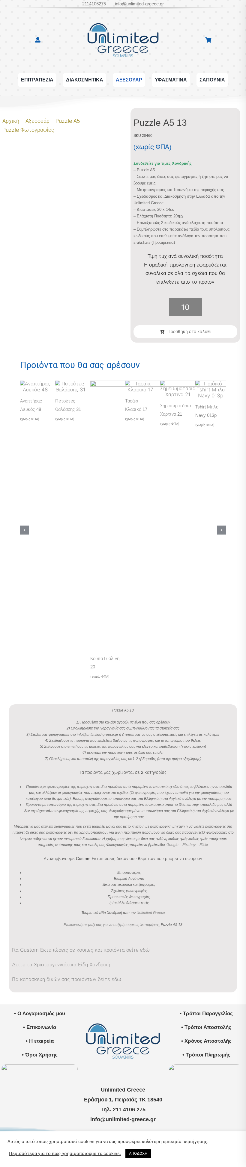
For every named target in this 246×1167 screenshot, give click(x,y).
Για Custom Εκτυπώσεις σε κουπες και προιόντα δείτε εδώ (81, 950)
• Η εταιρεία (40, 1041)
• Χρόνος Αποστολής (206, 1041)
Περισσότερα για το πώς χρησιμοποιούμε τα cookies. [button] (65, 1153)
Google (172, 845)
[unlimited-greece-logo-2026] (123, 18)
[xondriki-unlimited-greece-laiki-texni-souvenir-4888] (206, 1067)
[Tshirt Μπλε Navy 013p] (210, 384)
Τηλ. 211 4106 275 (123, 1109)
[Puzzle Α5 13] (62, 112)
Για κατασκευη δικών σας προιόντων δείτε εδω (66, 979)
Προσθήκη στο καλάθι (189, 331)
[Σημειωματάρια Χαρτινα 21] (178, 384)
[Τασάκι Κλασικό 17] (140, 384)
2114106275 (94, 3)
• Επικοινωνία (39, 1027)
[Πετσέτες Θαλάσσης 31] (70, 384)
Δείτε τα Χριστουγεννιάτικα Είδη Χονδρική (61, 965)
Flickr (204, 845)
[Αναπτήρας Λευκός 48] (35, 384)
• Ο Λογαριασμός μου (39, 1013)
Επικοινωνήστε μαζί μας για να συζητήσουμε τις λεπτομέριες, (112, 925)
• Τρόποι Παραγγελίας (206, 1013)
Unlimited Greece (150, 913)
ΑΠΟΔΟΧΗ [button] (138, 1153)
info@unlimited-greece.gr (139, 3)
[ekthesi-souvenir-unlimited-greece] (40, 1067)
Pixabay (189, 845)
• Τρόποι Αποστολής (206, 1027)
